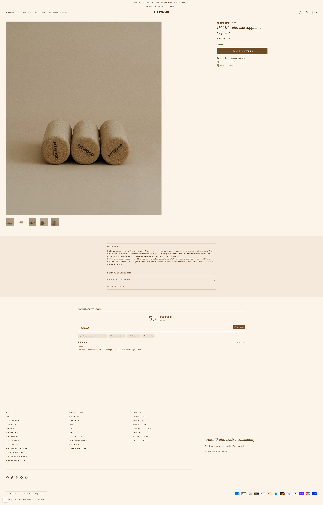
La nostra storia (139, 416)
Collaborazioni (75, 444)
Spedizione (74, 420)
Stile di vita (11, 424)
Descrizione (113, 247)
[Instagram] (21, 477)
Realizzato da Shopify (34, 499)
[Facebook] (7, 477)
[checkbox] (148, 336)
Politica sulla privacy (78, 440)
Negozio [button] (10, 413)
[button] (11, 12)
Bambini (10, 428)
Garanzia (136, 432)
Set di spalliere (12, 440)
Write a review (239, 327)
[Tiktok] (12, 477)
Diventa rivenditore (77, 448)
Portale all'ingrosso (140, 436)
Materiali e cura (139, 424)
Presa (8, 416)
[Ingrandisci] (84, 118)
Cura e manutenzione (118, 280)
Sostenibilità (137, 420)
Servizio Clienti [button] (76, 413)
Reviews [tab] (84, 327)
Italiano (172, 6)
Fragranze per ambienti (16, 456)
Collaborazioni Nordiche (16, 448)
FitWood (12, 499)
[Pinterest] (17, 477)
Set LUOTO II (12, 444)
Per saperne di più (115, 264)
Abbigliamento (12, 432)
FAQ (71, 428)
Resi (71, 424)
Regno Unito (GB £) (154, 6)
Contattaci (74, 416)
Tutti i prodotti (12, 420)
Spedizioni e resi (115, 286)
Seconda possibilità (14, 452)
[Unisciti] (315, 451)
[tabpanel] (161, 350)
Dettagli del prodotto (119, 273)
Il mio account (75, 436)
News (71, 432)
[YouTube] (26, 477)
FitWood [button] (136, 413)
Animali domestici (14, 436)
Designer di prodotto (141, 428)
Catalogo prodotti (140, 440)
